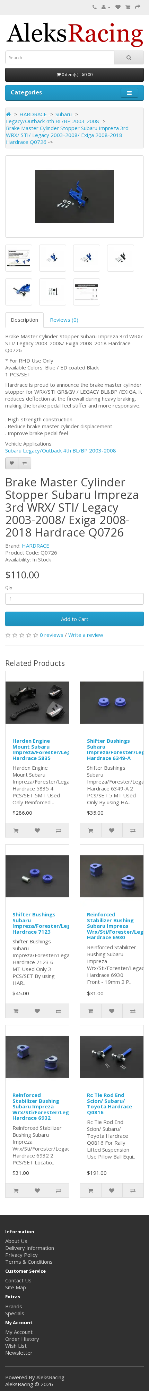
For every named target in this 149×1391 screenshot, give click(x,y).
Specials (14, 1313)
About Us (16, 1240)
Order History (22, 1338)
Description (24, 319)
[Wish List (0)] (118, 6)
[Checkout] (137, 6)
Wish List (16, 1345)
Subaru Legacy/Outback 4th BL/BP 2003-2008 (60, 450)
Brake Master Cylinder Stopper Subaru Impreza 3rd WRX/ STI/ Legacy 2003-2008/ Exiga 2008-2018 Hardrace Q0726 (67, 135)
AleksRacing (50, 1377)
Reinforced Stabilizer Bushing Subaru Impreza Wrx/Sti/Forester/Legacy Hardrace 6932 (45, 1106)
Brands (13, 1306)
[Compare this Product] (24, 463)
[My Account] (106, 6)
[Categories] (129, 93)
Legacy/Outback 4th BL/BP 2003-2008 (52, 121)
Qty (8, 588)
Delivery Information (29, 1247)
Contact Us (18, 1280)
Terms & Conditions (29, 1261)
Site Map (15, 1287)
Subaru (63, 114)
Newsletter (19, 1352)
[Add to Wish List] (11, 463)
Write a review (85, 634)
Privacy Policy (21, 1254)
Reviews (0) (64, 319)
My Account (19, 1331)
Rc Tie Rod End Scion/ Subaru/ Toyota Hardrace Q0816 (109, 1103)
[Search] (129, 57)
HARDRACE (33, 114)
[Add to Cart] (16, 830)
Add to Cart (74, 618)
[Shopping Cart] (127, 6)
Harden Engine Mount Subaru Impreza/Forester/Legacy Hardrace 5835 (45, 749)
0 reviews (51, 634)
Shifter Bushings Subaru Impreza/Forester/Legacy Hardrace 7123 (45, 923)
